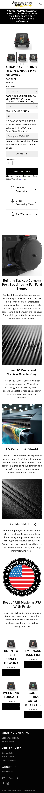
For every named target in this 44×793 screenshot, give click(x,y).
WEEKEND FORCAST (11, 695)
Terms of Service (9, 760)
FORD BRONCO (8, 741)
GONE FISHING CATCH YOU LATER (33, 699)
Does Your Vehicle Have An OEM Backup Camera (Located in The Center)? (21, 99)
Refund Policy (8, 757)
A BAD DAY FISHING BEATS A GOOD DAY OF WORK (21, 71)
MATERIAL (11, 86)
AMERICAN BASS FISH (33, 653)
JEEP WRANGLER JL (10, 738)
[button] (18, 64)
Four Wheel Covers (14, 790)
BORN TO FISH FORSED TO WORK (11, 657)
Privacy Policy (8, 753)
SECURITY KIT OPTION (17, 111)
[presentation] (4, 58)
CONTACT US (7, 772)
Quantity (11, 159)
